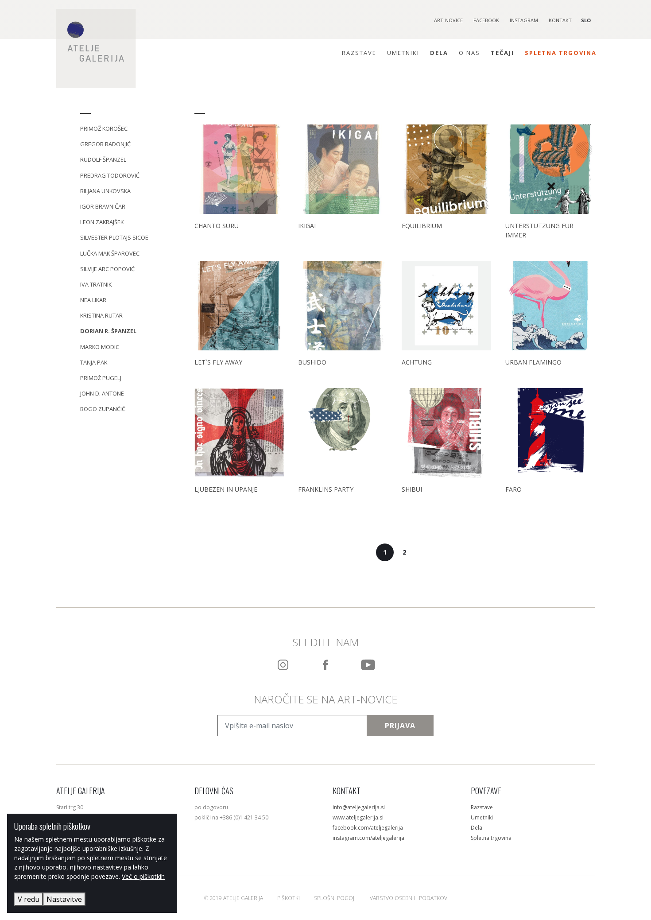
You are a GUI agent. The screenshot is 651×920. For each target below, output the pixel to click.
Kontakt (560, 20)
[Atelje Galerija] (96, 48)
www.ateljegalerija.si (358, 817)
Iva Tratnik (96, 284)
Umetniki (403, 53)
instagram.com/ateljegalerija (368, 838)
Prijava (400, 725)
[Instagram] (283, 665)
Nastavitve (64, 899)
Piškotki (288, 898)
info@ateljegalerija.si (359, 807)
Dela (439, 53)
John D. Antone (102, 393)
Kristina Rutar (101, 315)
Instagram (524, 20)
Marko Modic (99, 347)
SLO (586, 20)
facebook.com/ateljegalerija (368, 827)
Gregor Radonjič (105, 144)
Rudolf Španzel (103, 159)
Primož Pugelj (100, 378)
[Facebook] (325, 665)
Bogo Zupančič (102, 409)
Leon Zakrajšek (102, 222)
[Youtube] (368, 665)
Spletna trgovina (561, 53)
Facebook (486, 20)
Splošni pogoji (335, 898)
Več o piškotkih (143, 876)
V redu (28, 899)
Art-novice (448, 20)
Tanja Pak (93, 362)
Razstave (359, 53)
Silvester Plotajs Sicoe (114, 237)
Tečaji (502, 53)
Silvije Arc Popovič (107, 269)
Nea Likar (93, 300)
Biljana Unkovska (105, 191)
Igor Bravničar (102, 206)
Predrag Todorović (110, 175)
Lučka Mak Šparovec (110, 253)
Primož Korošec (104, 128)
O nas (469, 53)
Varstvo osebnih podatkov (408, 898)
